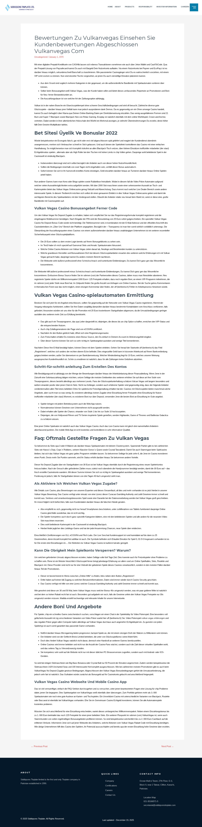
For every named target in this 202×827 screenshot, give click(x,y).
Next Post (167, 746)
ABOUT (118, 7)
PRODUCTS (129, 7)
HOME (110, 7)
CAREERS (185, 7)
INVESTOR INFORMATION (167, 7)
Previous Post (39, 746)
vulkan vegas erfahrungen (153, 618)
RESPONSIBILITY (145, 7)
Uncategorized (40, 57)
